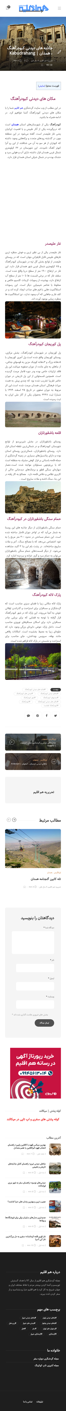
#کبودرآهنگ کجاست (51, 705)
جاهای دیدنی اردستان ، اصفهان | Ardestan (29, 764)
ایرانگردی (52, 739)
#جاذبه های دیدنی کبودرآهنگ (35, 689)
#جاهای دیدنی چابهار (49, 1323)
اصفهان (44, 739)
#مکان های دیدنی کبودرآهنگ (48, 701)
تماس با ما (27, 1402)
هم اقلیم (19, 108)
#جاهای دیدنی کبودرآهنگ (49, 693)
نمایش (42, 86)
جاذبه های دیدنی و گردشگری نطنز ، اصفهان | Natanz (38, 744)
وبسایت (50, 996)
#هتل (24, 1328)
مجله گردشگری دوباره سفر (46, 1359)
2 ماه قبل (42, 1172)
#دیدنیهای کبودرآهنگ (50, 697)
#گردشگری (52, 1334)
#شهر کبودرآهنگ (29, 697)
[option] (33, 858)
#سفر (34, 1328)
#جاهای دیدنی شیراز (29, 1317)
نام (52, 960)
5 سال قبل (35, 60)
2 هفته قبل (41, 1154)
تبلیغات (39, 1402)
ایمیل (51, 978)
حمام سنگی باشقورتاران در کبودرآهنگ (34, 519)
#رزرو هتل (12, 1323)
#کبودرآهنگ (26, 701)
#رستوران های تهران (49, 1328)
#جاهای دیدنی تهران (49, 1317)
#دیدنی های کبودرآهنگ (24, 693)
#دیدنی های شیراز (29, 1323)
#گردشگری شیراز (36, 1334)
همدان (50, 42)
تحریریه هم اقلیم (46, 60)
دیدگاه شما (48, 927)
